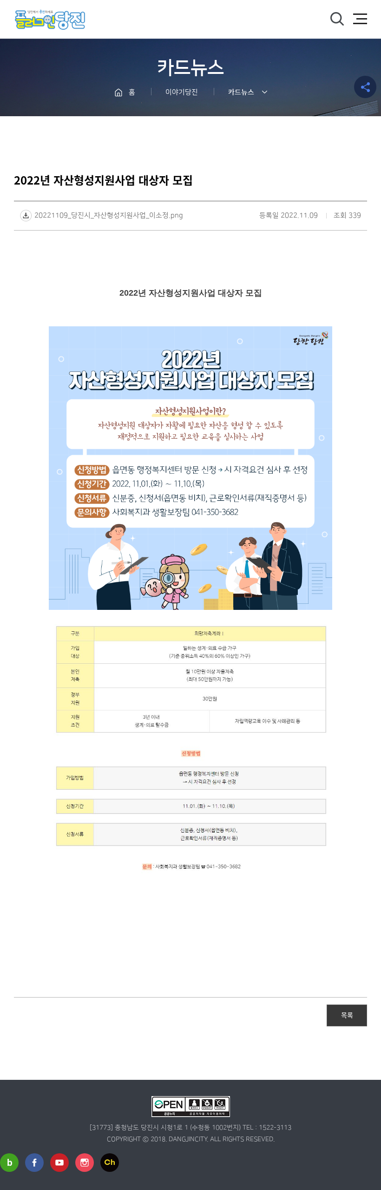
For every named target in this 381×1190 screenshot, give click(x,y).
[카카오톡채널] (109, 1162)
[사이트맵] (360, 19)
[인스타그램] (84, 1162)
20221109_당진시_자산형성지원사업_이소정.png (108, 215)
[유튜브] (59, 1162)
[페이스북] (34, 1162)
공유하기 (365, 87)
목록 (347, 1014)
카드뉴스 (241, 92)
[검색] (337, 19)
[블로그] (9, 1162)
